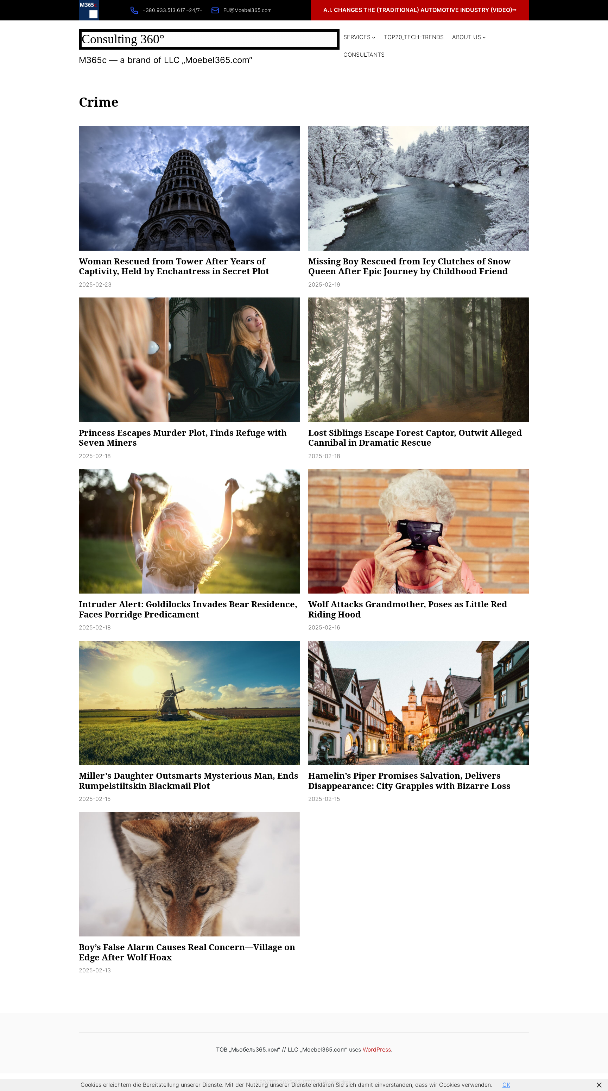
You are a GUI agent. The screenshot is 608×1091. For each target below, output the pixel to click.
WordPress (377, 1049)
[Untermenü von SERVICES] (373, 37)
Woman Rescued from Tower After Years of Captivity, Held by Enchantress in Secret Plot (174, 266)
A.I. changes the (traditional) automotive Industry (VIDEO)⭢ (420, 9)
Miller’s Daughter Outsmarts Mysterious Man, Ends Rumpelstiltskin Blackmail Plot (188, 781)
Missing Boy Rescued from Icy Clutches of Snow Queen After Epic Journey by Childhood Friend (409, 266)
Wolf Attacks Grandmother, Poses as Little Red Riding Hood (407, 609)
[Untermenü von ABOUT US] (484, 37)
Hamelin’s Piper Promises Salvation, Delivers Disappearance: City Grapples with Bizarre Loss (409, 781)
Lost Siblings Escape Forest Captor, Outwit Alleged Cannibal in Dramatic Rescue (415, 438)
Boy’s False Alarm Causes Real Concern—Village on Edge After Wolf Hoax (187, 952)
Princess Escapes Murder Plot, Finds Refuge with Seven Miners (183, 438)
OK (506, 1084)
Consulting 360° (123, 39)
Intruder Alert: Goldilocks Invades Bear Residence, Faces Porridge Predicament (188, 609)
